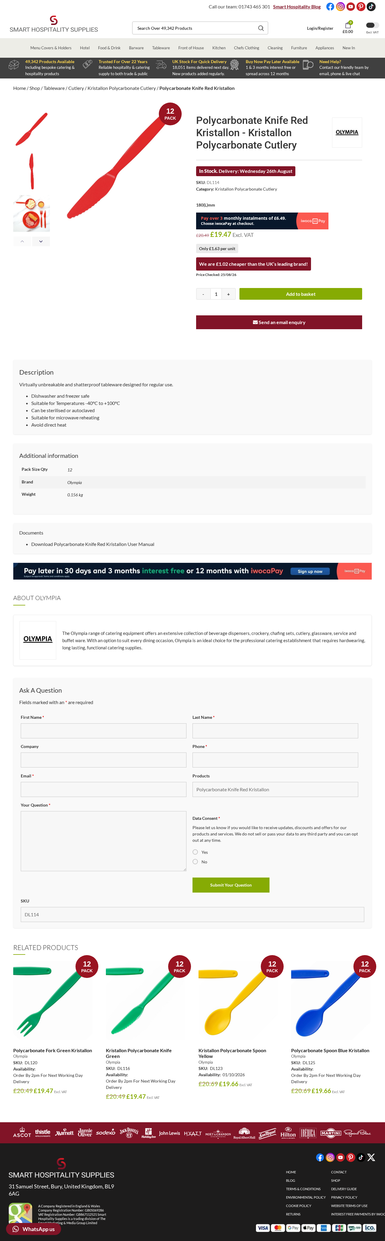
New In (349, 47)
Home (19, 88)
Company (29, 746)
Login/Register (320, 28)
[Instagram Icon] (340, 7)
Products (201, 775)
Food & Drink (109, 47)
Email (27, 775)
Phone (199, 746)
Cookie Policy (298, 1206)
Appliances (325, 47)
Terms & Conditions (303, 1189)
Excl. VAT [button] (372, 32)
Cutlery (76, 88)
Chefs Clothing (246, 47)
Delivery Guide (344, 1189)
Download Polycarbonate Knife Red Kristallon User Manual (92, 544)
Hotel (85, 47)
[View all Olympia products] (347, 132)
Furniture (299, 47)
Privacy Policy (344, 1197)
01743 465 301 (254, 6)
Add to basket (301, 294)
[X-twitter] (371, 1157)
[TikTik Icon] (371, 7)
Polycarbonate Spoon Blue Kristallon (330, 1050)
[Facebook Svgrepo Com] (330, 7)
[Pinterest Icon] (361, 7)
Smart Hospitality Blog (297, 6)
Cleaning (275, 47)
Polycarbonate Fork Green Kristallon (52, 1050)
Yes (205, 852)
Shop (34, 88)
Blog (290, 1180)
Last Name (203, 717)
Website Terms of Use (349, 1206)
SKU (25, 900)
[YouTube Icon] (351, 7)
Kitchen (219, 47)
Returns (293, 1214)
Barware (136, 47)
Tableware (161, 47)
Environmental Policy (306, 1197)
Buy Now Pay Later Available (272, 61)
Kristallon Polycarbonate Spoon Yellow (232, 1053)
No (204, 861)
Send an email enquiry (282, 322)
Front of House (191, 47)
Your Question (36, 804)
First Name (32, 717)
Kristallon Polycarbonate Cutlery (122, 88)
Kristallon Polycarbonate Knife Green (139, 1053)
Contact (338, 1172)
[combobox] (200, 28)
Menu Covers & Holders (51, 47)
